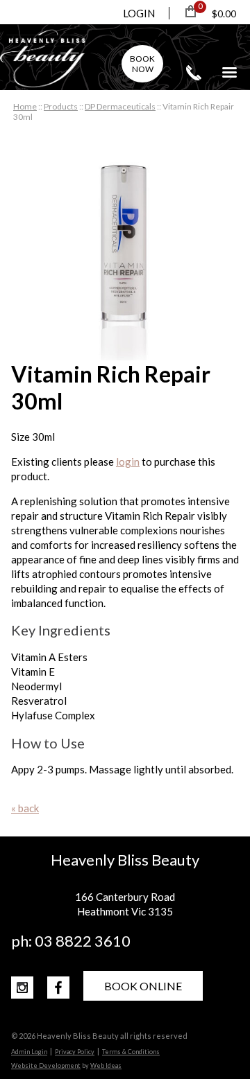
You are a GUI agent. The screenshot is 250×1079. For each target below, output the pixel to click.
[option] (125, 246)
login (128, 461)
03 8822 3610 (193, 73)
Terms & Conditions (131, 1051)
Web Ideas (106, 1065)
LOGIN (139, 13)
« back (25, 808)
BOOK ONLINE (143, 985)
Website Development (46, 1065)
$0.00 (224, 13)
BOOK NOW (142, 63)
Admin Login (29, 1051)
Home (25, 106)
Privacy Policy (74, 1051)
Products (61, 106)
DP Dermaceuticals (120, 106)
